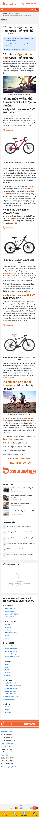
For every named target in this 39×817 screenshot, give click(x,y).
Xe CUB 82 (6, 670)
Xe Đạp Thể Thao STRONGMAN (12, 685)
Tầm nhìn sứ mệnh (6, 749)
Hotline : (7, 758)
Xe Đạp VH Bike (7, 627)
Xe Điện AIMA (6, 709)
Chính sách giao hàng (7, 737)
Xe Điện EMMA (7, 712)
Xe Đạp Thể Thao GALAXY (10, 688)
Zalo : (7, 764)
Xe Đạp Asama (7, 624)
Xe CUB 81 (6, 667)
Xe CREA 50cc (7, 664)
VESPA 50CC (6, 675)
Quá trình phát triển (6, 752)
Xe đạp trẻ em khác (8, 616)
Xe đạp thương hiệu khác (10, 632)
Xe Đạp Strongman (8, 630)
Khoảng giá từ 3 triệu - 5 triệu (11, 696)
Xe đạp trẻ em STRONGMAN (11, 614)
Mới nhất (17, 13)
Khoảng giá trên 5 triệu (9, 699)
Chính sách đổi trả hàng (8, 740)
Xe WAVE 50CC (7, 672)
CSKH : (7, 761)
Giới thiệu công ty (6, 746)
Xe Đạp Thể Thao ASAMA (10, 683)
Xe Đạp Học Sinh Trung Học (10, 654)
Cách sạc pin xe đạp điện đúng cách (16, 49)
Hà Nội (29, 447)
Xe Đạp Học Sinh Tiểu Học (10, 651)
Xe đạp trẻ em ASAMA (9, 608)
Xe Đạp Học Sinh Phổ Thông (11, 656)
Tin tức (11, 13)
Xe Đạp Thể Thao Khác (9, 693)
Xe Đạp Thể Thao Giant (9, 691)
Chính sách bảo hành (7, 734)
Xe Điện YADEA (7, 707)
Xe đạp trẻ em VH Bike (9, 611)
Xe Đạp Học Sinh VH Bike (10, 648)
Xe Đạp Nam (6, 638)
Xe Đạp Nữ (6, 635)
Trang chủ (4, 13)
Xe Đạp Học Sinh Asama (10, 646)
